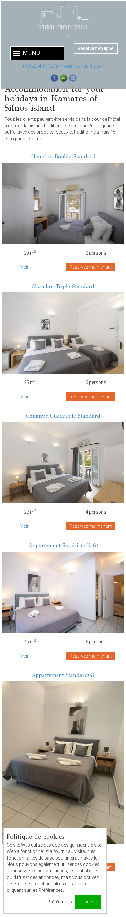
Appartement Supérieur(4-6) (63, 545)
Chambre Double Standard (63, 156)
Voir (24, 267)
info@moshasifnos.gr (81, 65)
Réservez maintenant (90, 267)
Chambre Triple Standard (63, 286)
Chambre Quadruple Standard (63, 416)
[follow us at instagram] (73, 78)
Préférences (59, 901)
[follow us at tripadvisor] (63, 78)
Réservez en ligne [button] (96, 48)
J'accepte (88, 901)
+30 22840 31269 (40, 65)
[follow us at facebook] (54, 78)
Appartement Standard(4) (63, 675)
